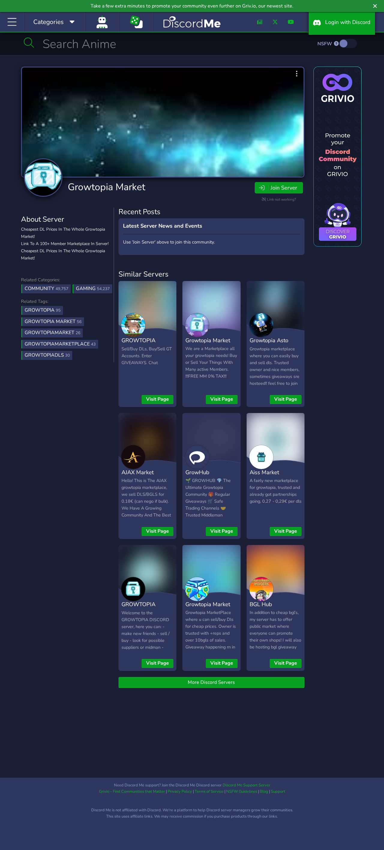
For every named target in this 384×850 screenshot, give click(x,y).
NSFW (325, 43)
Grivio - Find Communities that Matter (132, 791)
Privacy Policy (180, 791)
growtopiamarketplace (60, 344)
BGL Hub (261, 604)
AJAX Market (138, 472)
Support (278, 791)
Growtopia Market (106, 187)
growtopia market (53, 321)
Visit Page (157, 399)
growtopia (43, 310)
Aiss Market (264, 472)
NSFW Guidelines (241, 791)
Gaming (93, 288)
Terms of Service (209, 791)
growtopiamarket (52, 332)
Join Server (284, 187)
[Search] (29, 42)
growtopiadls (47, 355)
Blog (264, 791)
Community (46, 288)
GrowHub (197, 472)
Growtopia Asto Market (269, 345)
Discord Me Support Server (246, 785)
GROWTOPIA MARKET (138, 345)
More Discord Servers (211, 682)
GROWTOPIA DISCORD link (139, 608)
